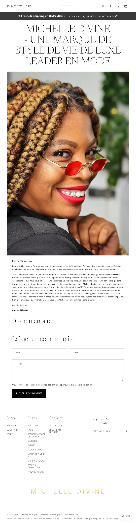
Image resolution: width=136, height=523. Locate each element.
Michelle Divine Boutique (25, 514)
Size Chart (12, 430)
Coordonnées (112, 518)
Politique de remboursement (20, 518)
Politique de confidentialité (46, 518)
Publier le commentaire (29, 393)
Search (11, 434)
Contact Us (55, 425)
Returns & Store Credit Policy (36, 435)
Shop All (11, 425)
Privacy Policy (36, 472)
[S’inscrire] (126, 431)
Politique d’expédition (94, 518)
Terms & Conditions (34, 466)
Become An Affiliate (55, 431)
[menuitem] (28, 6)
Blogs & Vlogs (36, 449)
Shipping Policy (36, 461)
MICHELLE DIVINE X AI (37, 455)
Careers (32, 441)
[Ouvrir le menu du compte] (118, 6)
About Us (33, 425)
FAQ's (30, 430)
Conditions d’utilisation (71, 518)
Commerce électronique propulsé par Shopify (58, 514)
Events (31, 445)
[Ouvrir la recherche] (111, 6)
